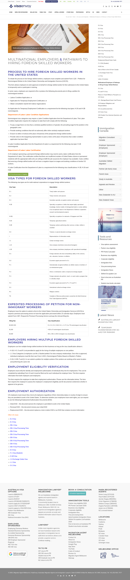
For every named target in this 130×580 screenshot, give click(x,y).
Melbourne (41, 500)
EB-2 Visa (13, 431)
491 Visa (11, 515)
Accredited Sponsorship (16, 533)
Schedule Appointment (51, 1)
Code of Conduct (74, 551)
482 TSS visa (12, 544)
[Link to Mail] (114, 6)
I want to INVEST (14, 499)
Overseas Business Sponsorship (19, 535)
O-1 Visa (13, 465)
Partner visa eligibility (108, 248)
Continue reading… (44, 540)
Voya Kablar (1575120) (106, 497)
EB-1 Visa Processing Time (19, 428)
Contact (18, 1)
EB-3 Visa (13, 437)
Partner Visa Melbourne (16, 510)
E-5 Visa (13, 450)
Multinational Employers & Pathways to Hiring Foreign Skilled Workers (109, 84)
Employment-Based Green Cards (107, 60)
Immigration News (107, 270)
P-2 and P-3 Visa (103, 91)
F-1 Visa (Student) (16, 453)
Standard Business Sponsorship (19, 531)
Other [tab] (101, 190)
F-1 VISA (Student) (103, 63)
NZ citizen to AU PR (45, 560)
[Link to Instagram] (109, 6)
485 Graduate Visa (14, 513)
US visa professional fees (105, 109)
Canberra (102, 522)
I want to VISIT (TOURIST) (17, 506)
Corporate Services (31, 1)
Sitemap (71, 558)
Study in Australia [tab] (105, 179)
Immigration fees (106, 262)
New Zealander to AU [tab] (107, 195)
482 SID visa (12, 547)
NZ (74, 1)
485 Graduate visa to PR (46, 558)
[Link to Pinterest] (120, 6)
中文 (81, 1)
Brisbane (102, 531)
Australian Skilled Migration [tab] (105, 162)
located (50, 502)
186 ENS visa (12, 537)
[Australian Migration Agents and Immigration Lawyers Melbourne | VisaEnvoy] (22, 6)
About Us (71, 539)
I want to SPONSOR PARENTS (18, 501)
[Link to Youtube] (117, 6)
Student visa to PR (44, 555)
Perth (100, 529)
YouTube (71, 549)
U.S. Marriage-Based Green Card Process (109, 100)
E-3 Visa (13, 422)
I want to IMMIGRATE (15, 494)
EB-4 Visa (13, 444)
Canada (69, 1)
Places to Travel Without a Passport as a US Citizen (109, 96)
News (23, 1)
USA (64, 1)
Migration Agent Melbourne (77, 556)
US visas (102, 538)
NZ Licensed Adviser (106, 510)
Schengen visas (104, 542)
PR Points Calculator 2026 (77, 505)
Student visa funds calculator (110, 283)
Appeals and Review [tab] (107, 184)
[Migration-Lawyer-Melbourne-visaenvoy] (110, 220)
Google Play (72, 544)
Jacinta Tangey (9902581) (107, 499)
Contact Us (72, 537)
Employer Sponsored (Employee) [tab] (107, 146)
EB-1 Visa (13, 425)
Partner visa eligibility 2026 (77, 503)
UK (60, 1)
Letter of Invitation (103, 79)
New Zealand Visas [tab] (106, 200)
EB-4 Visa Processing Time (19, 447)
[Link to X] (112, 6)
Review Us (72, 553)
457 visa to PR (43, 551)
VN (77, 1)
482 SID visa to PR (44, 553)
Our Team (40, 1)
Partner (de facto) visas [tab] (108, 169)
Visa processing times (108, 266)
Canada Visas (103, 536)
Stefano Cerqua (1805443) (108, 503)
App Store (71, 546)
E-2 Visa (13, 419)
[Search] (121, 12)
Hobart (101, 526)
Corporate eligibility (107, 259)
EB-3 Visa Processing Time (19, 440)
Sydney (101, 524)
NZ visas (102, 533)
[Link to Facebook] (103, 6)
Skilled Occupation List (108, 274)
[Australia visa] (110, 298)
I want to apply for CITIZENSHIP (19, 503)
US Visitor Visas (102, 112)
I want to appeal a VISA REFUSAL (19, 508)
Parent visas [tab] (103, 174)
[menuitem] (11, 1)
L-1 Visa (13, 462)
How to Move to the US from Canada (108, 69)
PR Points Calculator (108, 252)
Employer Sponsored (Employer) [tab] (107, 154)
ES (85, 1)
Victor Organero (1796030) (108, 501)
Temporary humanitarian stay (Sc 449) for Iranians (108, 330)
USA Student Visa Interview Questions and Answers (110, 116)
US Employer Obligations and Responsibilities (106, 104)
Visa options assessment (109, 244)
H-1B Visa (13, 456)
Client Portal (11, 1)
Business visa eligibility (109, 255)
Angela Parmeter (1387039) (108, 506)
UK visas (102, 540)
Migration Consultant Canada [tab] (107, 138)
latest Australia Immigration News (79, 517)
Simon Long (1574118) (106, 494)
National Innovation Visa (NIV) (18, 517)
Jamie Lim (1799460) (106, 508)
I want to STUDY (13, 497)
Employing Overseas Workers (18, 528)
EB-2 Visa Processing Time (19, 434)
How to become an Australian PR (79, 524)
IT (88, 1)
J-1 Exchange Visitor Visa (19, 459)
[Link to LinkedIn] (106, 6)
